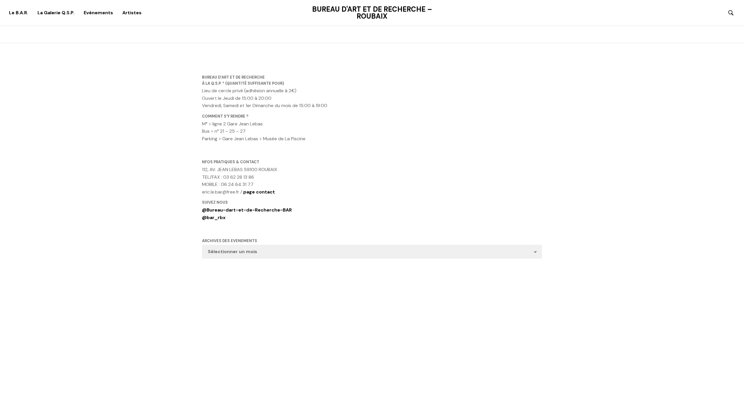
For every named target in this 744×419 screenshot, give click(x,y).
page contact (259, 192)
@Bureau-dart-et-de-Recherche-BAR (247, 210)
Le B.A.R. (18, 13)
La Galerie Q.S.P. (55, 13)
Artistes (132, 13)
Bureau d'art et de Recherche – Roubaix (372, 13)
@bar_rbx (214, 217)
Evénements (98, 13)
